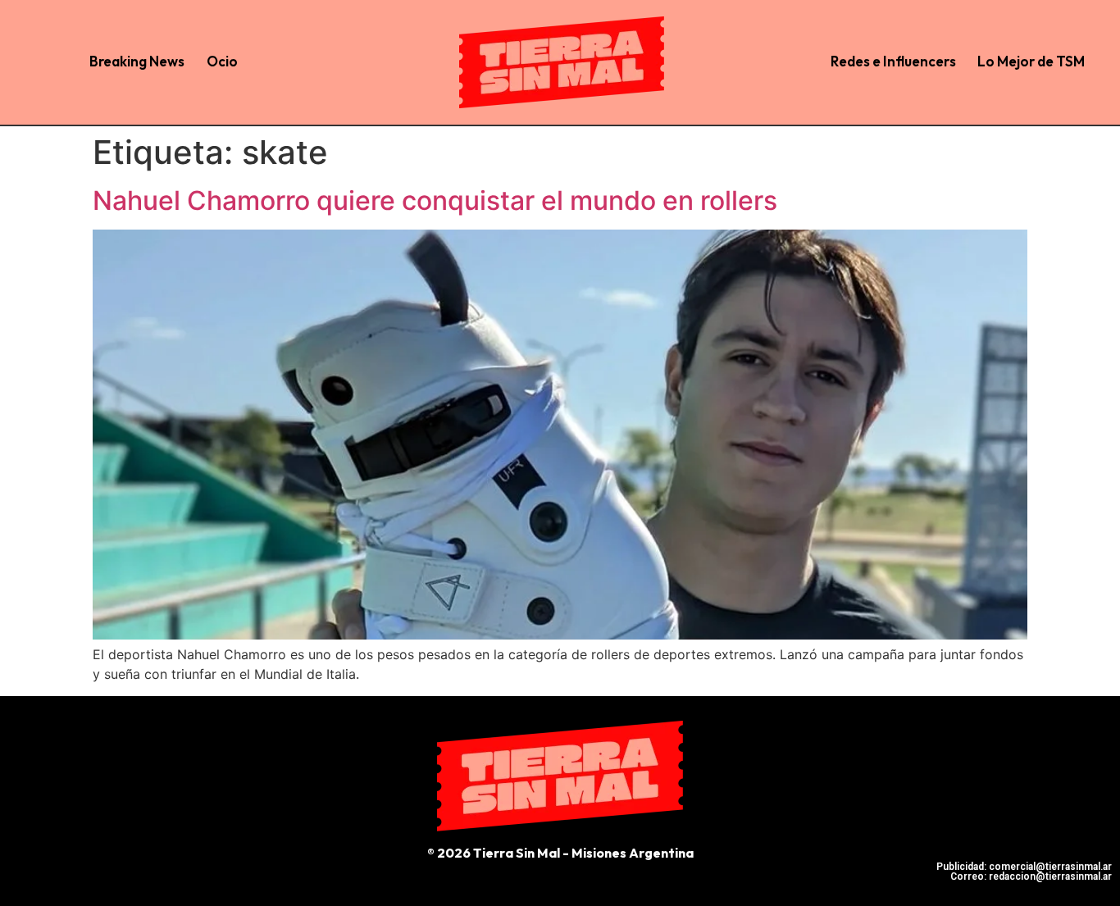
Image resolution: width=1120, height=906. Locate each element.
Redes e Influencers (893, 61)
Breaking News (136, 61)
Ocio (222, 61)
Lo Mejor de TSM (1031, 61)
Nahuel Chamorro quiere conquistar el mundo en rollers (435, 200)
